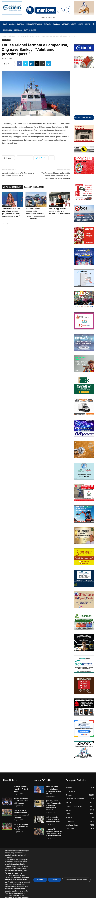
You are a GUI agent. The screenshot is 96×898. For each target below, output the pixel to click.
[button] (92, 24)
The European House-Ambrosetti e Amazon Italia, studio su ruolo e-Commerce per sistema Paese (56, 176)
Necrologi (18, 30)
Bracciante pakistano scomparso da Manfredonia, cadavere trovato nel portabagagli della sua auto (35, 214)
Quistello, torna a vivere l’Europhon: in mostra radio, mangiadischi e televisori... (53, 805)
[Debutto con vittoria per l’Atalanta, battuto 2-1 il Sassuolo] (7, 801)
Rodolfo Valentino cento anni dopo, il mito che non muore (53, 819)
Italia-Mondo (7, 30)
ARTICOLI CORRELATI (12, 187)
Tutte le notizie (30, 30)
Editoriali (47, 24)
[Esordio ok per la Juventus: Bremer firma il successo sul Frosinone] (7, 812)
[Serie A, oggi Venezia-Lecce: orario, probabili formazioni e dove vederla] (59, 199)
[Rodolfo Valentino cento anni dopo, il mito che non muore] (39, 819)
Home (5, 24)
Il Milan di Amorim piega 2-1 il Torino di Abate (21, 789)
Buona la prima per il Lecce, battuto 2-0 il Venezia (21, 827)
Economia (56, 24)
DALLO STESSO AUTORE (34, 187)
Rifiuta (54, 880)
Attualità (65, 24)
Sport (73, 24)
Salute (87, 24)
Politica (20, 24)
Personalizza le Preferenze (76, 880)
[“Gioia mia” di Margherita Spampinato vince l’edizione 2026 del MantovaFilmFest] (39, 831)
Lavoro (80, 24)
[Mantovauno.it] (48, 10)
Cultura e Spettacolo (34, 24)
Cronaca (12, 24)
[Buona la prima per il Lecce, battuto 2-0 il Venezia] (7, 826)
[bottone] (84, 117)
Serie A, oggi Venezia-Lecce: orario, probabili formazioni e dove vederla (59, 211)
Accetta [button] (40, 880)
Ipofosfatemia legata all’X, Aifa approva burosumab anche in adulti (18, 174)
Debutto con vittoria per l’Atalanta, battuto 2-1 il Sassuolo (21, 801)
